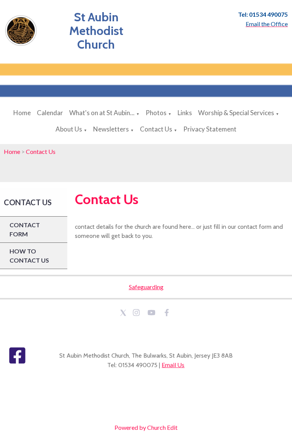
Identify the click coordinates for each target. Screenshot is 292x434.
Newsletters (111, 129)
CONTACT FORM (25, 229)
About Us (69, 129)
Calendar (50, 113)
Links (185, 113)
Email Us (173, 364)
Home (22, 113)
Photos (156, 113)
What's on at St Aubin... (102, 113)
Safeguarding (146, 286)
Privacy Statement (209, 129)
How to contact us (29, 255)
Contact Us (156, 129)
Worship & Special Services (236, 113)
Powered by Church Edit (146, 427)
